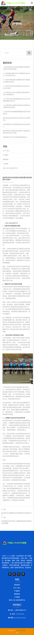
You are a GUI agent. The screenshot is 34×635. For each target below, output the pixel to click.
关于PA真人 (6, 151)
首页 (13, 24)
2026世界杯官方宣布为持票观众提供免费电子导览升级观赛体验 (16, 94)
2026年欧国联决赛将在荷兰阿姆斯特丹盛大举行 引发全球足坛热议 (16, 74)
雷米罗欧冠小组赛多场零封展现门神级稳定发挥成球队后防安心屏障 (16, 132)
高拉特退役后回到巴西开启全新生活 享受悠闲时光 (16, 119)
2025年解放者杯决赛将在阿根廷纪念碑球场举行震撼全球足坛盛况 (16, 106)
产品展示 (5, 155)
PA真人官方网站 (21, 630)
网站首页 (17, 585)
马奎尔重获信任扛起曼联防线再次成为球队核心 (16, 125)
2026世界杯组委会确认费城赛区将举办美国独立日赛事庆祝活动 (16, 81)
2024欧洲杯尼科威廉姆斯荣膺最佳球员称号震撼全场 (16, 113)
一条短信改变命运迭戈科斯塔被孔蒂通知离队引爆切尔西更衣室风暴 (16, 68)
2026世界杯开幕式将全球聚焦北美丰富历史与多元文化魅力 (16, 87)
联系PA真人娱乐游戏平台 (10, 168)
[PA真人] (15, 3)
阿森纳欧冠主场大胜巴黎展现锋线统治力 (15, 137)
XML (17, 633)
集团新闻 (5, 159)
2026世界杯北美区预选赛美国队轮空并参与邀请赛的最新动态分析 (16, 100)
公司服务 (5, 164)
